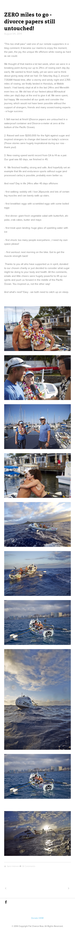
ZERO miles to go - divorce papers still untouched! (29, 21)
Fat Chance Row (37, 4)
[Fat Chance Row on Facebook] (6, 902)
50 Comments (28, 866)
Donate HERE (37, 917)
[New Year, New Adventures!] (20, 888)
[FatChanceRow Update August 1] (54, 888)
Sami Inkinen (13, 866)
